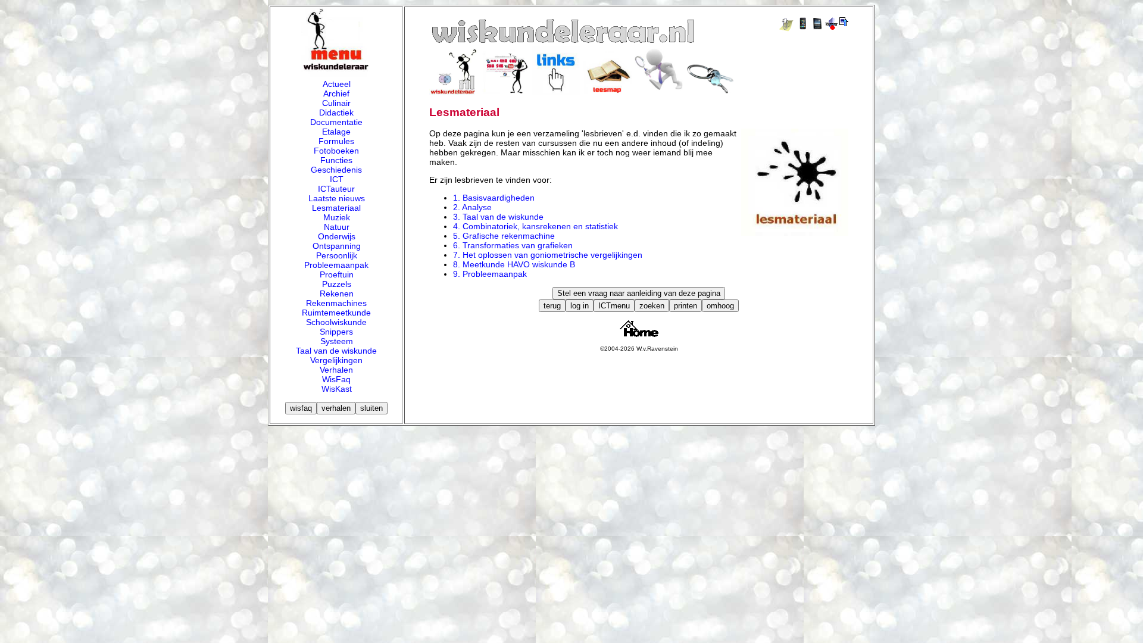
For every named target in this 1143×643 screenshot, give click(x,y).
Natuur (336, 227)
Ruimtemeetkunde (336, 312)
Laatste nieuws (336, 198)
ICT (336, 179)
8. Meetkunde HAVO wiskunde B (514, 264)
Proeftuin (337, 274)
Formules (336, 141)
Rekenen (337, 293)
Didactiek (336, 112)
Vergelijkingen (336, 360)
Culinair (336, 103)
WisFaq (336, 379)
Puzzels (336, 284)
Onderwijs (336, 236)
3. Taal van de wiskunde (498, 216)
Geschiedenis (336, 169)
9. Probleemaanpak (490, 274)
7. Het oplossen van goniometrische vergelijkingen (547, 255)
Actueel (337, 84)
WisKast (336, 389)
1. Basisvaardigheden (494, 197)
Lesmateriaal (336, 208)
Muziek (336, 217)
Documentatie (336, 122)
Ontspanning (337, 246)
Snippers (336, 331)
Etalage (336, 131)
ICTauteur (336, 188)
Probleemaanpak (336, 265)
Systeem (336, 341)
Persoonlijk (336, 255)
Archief (336, 93)
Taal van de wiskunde (336, 350)
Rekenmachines (336, 303)
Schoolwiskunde (336, 322)
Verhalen (336, 369)
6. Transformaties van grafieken (513, 245)
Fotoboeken (336, 150)
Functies (336, 160)
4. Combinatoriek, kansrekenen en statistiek (535, 226)
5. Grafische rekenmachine (504, 236)
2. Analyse (472, 207)
